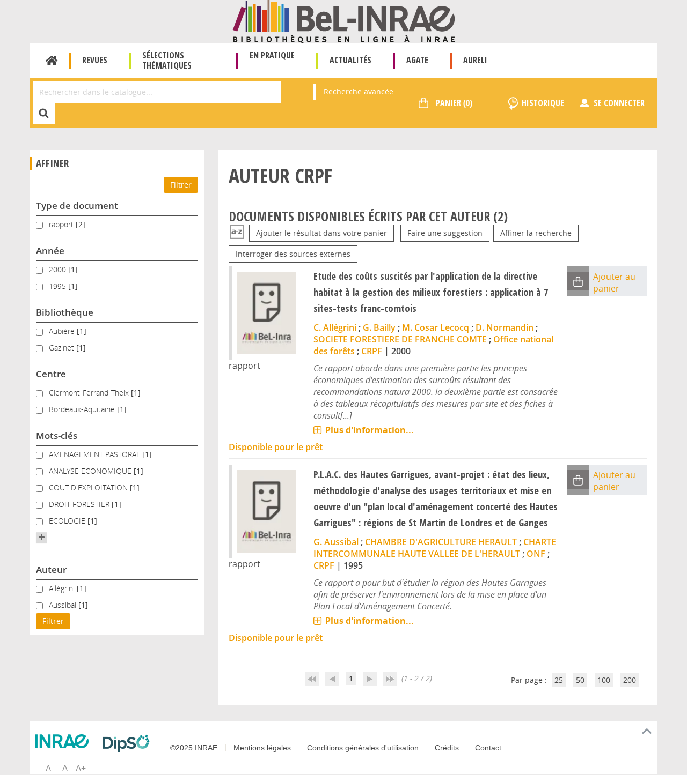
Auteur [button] (51, 569)
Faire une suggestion (445, 233)
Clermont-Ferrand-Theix (90, 393)
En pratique (272, 55)
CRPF (371, 351)
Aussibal (63, 605)
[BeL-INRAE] (343, 21)
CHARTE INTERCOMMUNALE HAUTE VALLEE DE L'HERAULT (434, 548)
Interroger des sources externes (293, 254)
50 (580, 680)
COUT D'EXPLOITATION (89, 487)
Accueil (52, 60)
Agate (417, 60)
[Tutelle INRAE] (64, 741)
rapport (62, 224)
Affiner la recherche (536, 233)
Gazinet (62, 347)
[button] (41, 537)
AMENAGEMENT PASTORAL (95, 454)
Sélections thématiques (167, 60)
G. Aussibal (336, 542)
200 (629, 680)
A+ (81, 768)
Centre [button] (51, 374)
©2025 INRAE (193, 747)
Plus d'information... (369, 430)
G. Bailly (379, 327)
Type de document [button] (77, 205)
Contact (488, 747)
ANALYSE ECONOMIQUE (91, 471)
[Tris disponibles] (237, 233)
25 (558, 680)
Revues (94, 60)
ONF (536, 554)
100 (603, 680)
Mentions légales (262, 747)
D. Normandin (504, 327)
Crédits (447, 747)
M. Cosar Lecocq (435, 327)
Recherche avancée (358, 91)
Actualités (350, 60)
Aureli (475, 60)
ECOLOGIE (68, 521)
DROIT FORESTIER (80, 504)
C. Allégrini (334, 327)
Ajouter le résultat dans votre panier (321, 233)
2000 (58, 269)
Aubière (63, 331)
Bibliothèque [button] (64, 312)
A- (50, 768)
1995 (58, 286)
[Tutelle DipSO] (128, 743)
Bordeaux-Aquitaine (83, 409)
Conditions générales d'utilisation (363, 747)
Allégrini (63, 588)
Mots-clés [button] (56, 435)
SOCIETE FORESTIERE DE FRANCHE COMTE (400, 339)
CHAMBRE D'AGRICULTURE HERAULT (441, 542)
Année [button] (50, 250)
